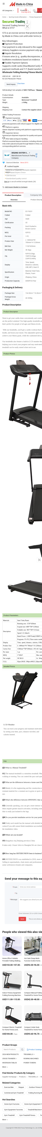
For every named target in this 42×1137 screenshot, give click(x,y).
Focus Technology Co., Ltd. (29, 1128)
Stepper (21, 1087)
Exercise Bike (9, 1087)
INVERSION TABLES (9, 1063)
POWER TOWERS (30, 1063)
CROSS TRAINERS (8, 1058)
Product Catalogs (35, 1049)
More (4, 1119)
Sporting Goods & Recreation (18, 17)
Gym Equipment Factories (13, 1110)
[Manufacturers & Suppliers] (21, 4)
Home (4, 17)
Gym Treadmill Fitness (27, 1115)
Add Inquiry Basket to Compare (16, 187)
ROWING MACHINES (31, 1058)
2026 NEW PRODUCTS (10, 1054)
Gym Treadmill (9, 1115)
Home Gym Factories (11, 1104)
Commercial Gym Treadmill (13, 1093)
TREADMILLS (28, 1054)
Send (22, 919)
